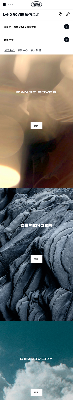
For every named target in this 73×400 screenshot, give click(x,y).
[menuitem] (9, 50)
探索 (36, 125)
